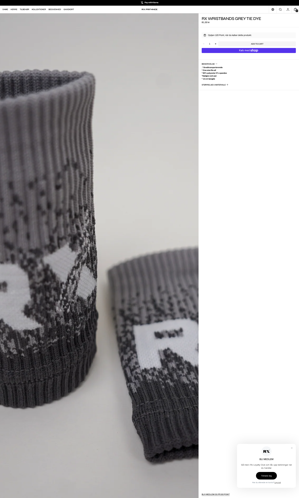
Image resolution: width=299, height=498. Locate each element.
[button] (280, 9)
